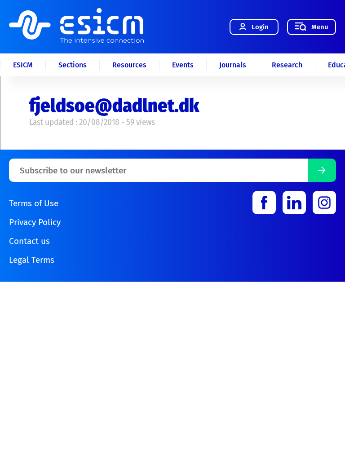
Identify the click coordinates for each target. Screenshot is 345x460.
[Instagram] (324, 202)
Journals (232, 65)
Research (287, 65)
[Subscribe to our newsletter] (322, 170)
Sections (72, 65)
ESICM (23, 65)
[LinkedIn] (294, 202)
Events (183, 65)
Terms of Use (33, 203)
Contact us (29, 241)
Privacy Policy (35, 222)
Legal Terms (31, 260)
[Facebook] (264, 202)
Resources (129, 65)
